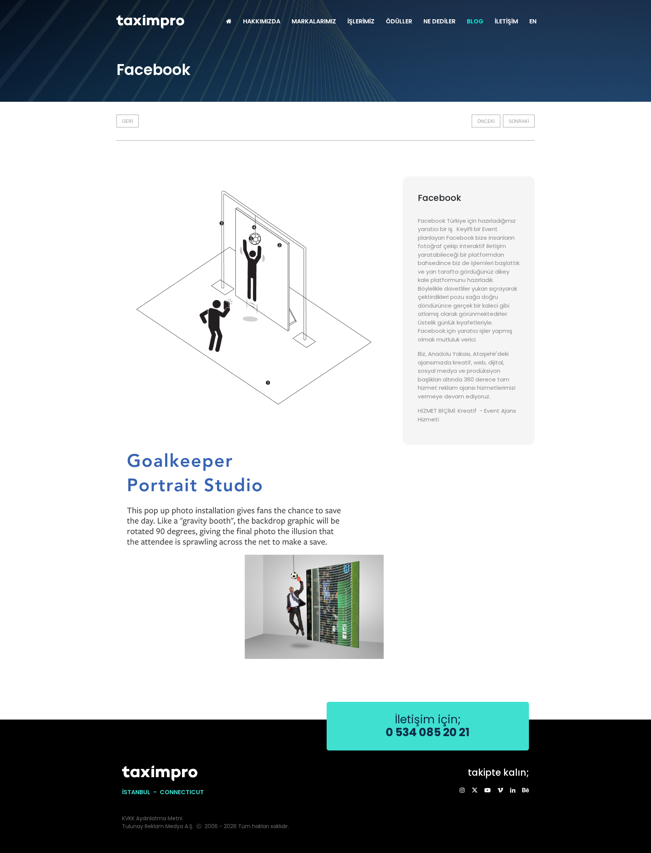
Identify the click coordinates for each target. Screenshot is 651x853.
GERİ (127, 121)
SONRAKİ (519, 121)
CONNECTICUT (182, 792)
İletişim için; (427, 726)
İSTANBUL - (141, 792)
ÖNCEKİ (486, 121)
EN (532, 21)
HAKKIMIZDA (261, 21)
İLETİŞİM (506, 21)
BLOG (475, 21)
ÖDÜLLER (399, 21)
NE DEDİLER (439, 21)
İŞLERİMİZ (360, 21)
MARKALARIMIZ (314, 21)
